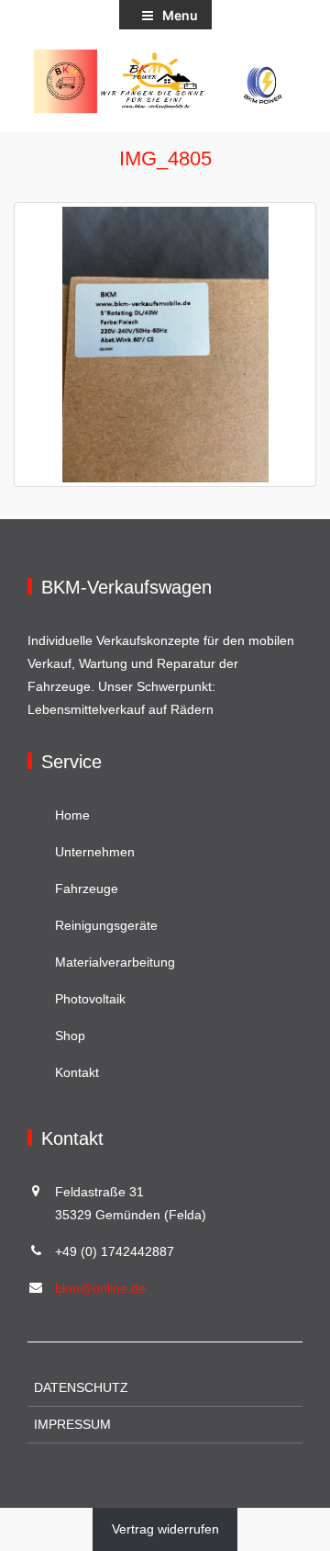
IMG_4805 (165, 158)
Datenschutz (81, 1387)
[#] (165, 81)
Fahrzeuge (86, 888)
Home (72, 815)
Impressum (72, 1424)
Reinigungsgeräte (106, 925)
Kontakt (77, 1072)
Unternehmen (95, 851)
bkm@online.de (100, 1288)
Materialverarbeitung (115, 962)
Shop (70, 1035)
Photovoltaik (90, 998)
